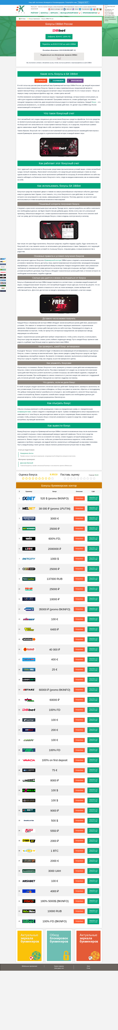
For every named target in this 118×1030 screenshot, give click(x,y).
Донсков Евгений (26, 463)
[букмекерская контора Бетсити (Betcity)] (28, 558)
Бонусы (44, 13)
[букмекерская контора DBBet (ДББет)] (28, 709)
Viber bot (69, 9)
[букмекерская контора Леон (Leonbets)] (28, 548)
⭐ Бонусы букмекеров (33, 18)
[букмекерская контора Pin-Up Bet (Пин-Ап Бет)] (28, 589)
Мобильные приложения (29, 966)
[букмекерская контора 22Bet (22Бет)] (28, 810)
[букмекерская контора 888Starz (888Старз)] (28, 689)
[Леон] (3, 277)
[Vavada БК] (3, 272)
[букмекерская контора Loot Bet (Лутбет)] (28, 679)
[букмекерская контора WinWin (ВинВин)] (28, 911)
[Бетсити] (3, 280)
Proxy (77, 9)
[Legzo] (3, 291)
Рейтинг (35, 13)
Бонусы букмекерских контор (110, 20)
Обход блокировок (69, 13)
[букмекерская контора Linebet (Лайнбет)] (28, 780)
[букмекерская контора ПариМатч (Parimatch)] (28, 629)
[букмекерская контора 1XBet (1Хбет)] (28, 498)
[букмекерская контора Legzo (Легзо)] (28, 599)
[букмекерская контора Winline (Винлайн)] (28, 639)
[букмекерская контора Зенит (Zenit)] (29, 609)
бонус (94, 102)
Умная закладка (55, 9)
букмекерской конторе (53, 260)
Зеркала (54, 13)
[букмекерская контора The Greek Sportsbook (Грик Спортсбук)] (28, 800)
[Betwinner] (3, 269)
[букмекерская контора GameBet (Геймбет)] (28, 871)
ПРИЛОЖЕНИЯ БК (90, 13)
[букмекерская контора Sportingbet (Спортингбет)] (28, 659)
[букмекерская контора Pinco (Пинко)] (28, 901)
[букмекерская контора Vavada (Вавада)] (28, 760)
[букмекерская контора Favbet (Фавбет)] (28, 619)
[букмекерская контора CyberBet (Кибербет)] (28, 840)
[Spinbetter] (3, 285)
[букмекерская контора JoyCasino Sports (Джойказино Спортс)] (28, 861)
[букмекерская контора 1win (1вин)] (28, 538)
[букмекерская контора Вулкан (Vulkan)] (28, 699)
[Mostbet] (3, 283)
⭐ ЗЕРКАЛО (41, 81)
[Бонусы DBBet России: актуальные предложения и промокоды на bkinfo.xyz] (59, 30)
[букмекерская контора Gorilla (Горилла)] (28, 790)
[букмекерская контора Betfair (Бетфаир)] (28, 720)
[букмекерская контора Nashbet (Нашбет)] (28, 881)
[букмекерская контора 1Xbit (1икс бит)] (28, 850)
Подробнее (79, 498)
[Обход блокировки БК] (59, 946)
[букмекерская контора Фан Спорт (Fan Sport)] (28, 740)
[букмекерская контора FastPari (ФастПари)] (28, 750)
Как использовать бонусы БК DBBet (109, 13)
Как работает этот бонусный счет (109, 10)
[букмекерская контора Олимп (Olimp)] (28, 649)
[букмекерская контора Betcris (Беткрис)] (28, 820)
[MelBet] (3, 261)
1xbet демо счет (59, 968)
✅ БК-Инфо (22, 18)
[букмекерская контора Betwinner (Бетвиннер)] (28, 528)
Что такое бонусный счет (110, 7)
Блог (88, 966)
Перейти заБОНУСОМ (93, 498)
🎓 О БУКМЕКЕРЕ (57, 81)
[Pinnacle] (3, 267)
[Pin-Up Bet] (3, 288)
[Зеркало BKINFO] (20, 9)
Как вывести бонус (109, 17)
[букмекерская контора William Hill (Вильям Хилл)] (28, 669)
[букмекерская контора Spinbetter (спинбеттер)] (28, 579)
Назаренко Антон (26, 453)
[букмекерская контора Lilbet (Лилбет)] (28, 921)
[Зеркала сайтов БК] (29, 946)
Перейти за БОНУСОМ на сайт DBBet (59, 44)
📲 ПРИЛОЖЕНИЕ (75, 81)
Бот (62, 9)
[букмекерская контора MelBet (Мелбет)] (28, 508)
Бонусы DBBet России (58, 23)
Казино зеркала (59, 966)
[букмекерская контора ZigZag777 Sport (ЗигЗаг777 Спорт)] (28, 891)
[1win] (3, 275)
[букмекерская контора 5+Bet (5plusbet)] (28, 830)
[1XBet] (3, 259)
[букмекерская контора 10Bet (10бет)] (28, 730)
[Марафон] (3, 264)
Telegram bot (86, 9)
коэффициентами (24, 412)
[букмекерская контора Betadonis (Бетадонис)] (28, 770)
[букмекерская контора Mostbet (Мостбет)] (28, 569)
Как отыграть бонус (110, 15)
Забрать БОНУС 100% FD (59, 37)
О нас (88, 968)
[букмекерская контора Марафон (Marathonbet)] (28, 518)
